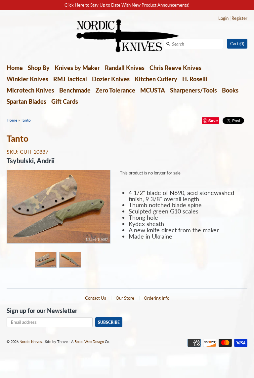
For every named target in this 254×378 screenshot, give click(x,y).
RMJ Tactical (70, 79)
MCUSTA (152, 90)
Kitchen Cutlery (156, 79)
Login (223, 18)
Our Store (125, 298)
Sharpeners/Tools (193, 90)
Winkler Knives (27, 79)
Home (15, 67)
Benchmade (75, 90)
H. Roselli (194, 79)
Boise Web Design (89, 341)
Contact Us (95, 298)
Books (230, 90)
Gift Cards (64, 101)
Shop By (39, 67)
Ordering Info (156, 298)
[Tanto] (45, 259)
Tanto (26, 120)
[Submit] (168, 44)
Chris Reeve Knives (175, 67)
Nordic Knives (31, 341)
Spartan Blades (26, 101)
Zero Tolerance (115, 90)
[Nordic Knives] (127, 36)
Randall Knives (125, 67)
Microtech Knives (30, 90)
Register (239, 18)
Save (213, 121)
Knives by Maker (77, 67)
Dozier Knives (111, 79)
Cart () (237, 43)
